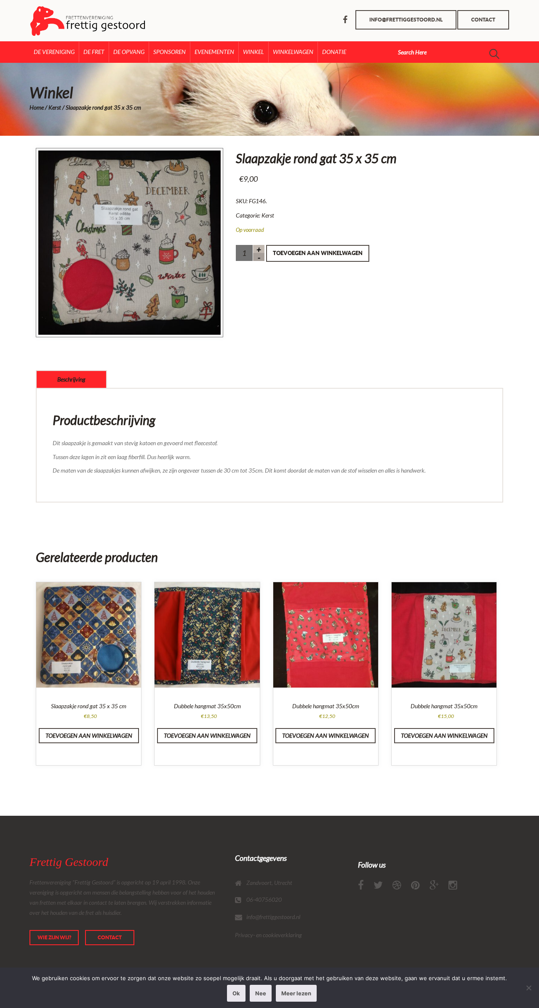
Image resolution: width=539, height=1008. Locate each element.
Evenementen (214, 51)
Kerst (54, 107)
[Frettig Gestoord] (64, 21)
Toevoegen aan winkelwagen (318, 253)
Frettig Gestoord (68, 861)
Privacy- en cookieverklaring (268, 934)
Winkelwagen (293, 51)
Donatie (334, 51)
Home (36, 107)
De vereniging (54, 51)
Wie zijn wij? (54, 937)
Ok (236, 993)
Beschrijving (71, 379)
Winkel (253, 51)
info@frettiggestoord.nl (406, 19)
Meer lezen (296, 993)
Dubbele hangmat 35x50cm (207, 706)
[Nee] (528, 988)
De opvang (128, 51)
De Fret (93, 51)
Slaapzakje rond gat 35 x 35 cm (88, 706)
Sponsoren (169, 51)
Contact (483, 19)
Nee (260, 993)
